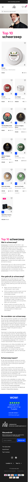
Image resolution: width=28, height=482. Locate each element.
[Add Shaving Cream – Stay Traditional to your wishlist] (11, 139)
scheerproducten (10, 346)
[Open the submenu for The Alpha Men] (25, 446)
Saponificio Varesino (12, 389)
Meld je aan (21, 440)
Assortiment (5, 449)
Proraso (11, 385)
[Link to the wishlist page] (23, 7)
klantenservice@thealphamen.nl (17, 426)
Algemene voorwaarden (10, 471)
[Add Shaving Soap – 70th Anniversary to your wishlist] (11, 198)
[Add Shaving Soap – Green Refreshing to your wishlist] (25, 139)
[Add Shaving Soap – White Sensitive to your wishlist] (25, 43)
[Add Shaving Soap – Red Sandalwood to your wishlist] (11, 80)
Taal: (17, 463)
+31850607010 (13, 424)
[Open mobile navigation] (2, 7)
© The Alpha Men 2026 (14, 468)
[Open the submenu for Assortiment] (25, 449)
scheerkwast (4, 270)
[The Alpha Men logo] (14, 6)
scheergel (3, 329)
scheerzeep (16, 385)
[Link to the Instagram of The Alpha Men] (12, 458)
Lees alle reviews (13, 412)
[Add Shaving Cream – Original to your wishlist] (25, 109)
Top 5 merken (6, 452)
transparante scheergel (9, 340)
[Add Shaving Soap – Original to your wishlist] (11, 170)
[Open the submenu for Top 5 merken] (25, 452)
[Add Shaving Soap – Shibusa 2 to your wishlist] (11, 109)
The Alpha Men (6, 446)
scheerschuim (10, 352)
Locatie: (8, 463)
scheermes (4, 260)
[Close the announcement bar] (26, 2)
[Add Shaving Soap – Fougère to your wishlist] (25, 170)
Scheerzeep (4, 245)
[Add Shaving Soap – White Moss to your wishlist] (25, 80)
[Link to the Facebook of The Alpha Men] (16, 458)
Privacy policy (20, 471)
